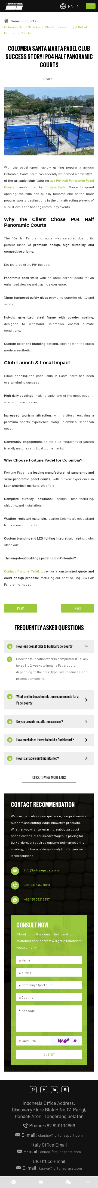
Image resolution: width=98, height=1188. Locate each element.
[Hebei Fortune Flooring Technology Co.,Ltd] (14, 6)
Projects (29, 21)
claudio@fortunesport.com (60, 1135)
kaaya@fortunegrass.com (60, 1168)
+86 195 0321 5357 (37, 899)
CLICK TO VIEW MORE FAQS (49, 777)
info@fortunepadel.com (41, 870)
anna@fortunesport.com (60, 1151)
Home (15, 21)
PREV (20, 608)
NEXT (78, 608)
